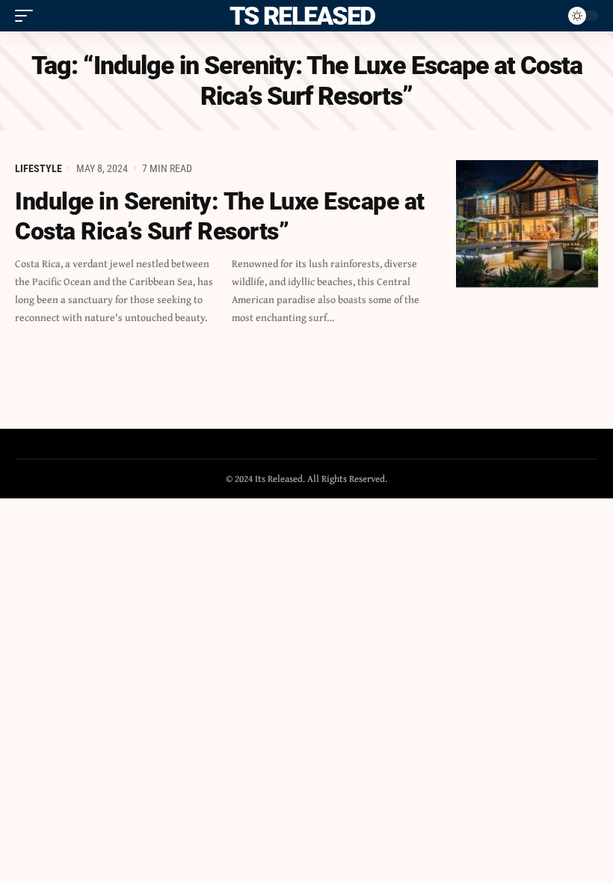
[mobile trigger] (27, 16)
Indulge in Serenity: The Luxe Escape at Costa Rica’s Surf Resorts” (220, 216)
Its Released (299, 16)
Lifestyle (38, 168)
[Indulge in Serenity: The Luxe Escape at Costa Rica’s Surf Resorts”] (527, 224)
